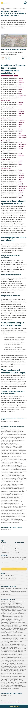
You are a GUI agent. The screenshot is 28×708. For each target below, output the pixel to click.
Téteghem (14, 513)
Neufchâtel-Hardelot (5, 491)
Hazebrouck (18, 469)
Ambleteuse (15, 430)
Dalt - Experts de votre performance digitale (18, 702)
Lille (19, 128)
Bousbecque (3, 613)
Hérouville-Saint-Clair (16, 471)
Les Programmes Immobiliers (11, 8)
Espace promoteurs (5, 552)
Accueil (2, 8)
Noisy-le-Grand (15, 493)
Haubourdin (21, 111)
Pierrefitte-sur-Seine (5, 496)
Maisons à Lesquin (15, 421)
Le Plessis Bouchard (5, 480)
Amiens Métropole (5, 431)
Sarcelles (17, 510)
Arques (17, 433)
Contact (16, 547)
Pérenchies (21, 155)
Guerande (8, 637)
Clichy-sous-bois (4, 447)
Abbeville (3, 430)
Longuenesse (4, 483)
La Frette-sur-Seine (11, 474)
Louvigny (11, 483)
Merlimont (11, 485)
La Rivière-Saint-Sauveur (6, 475)
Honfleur (23, 471)
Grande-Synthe (19, 466)
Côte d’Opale (21, 449)
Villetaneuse (19, 519)
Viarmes (3, 518)
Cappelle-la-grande (20, 444)
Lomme (20, 132)
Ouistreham (7, 494)
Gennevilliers (15, 465)
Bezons (6, 439)
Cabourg (16, 442)
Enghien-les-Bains (17, 458)
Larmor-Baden (7, 645)
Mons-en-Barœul (22, 144)
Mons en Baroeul (4, 488)
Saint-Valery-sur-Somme (14, 509)
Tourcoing (20, 183)
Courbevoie (3, 452)
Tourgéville (12, 515)
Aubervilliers (17, 434)
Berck (24, 437)
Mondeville (22, 487)
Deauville (15, 453)
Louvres (15, 483)
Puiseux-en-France (9, 497)
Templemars (21, 175)
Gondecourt (3, 466)
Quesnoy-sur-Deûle (5, 159)
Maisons (9, 529)
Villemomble (7, 518)
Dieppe (24, 453)
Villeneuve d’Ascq (22, 186)
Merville (20, 143)
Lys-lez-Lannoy (22, 135)
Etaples (25, 461)
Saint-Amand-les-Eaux (5, 503)
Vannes (19, 516)
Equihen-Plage (20, 459)
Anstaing (20, 80)
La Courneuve (4, 474)
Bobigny (3, 440)
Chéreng (17, 446)
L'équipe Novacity (4, 547)
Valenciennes (4, 516)
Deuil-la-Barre (19, 453)
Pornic (21, 496)
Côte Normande (13, 450)
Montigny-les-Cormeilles (19, 488)
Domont (9, 455)
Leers (19, 126)
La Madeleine (21, 121)
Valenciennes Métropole (12, 516)
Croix (19, 91)
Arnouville (14, 433)
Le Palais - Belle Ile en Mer (21, 478)
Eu (1, 462)
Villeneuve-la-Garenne (5, 519)
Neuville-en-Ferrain (5, 152)
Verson (7, 684)
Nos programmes (4, 545)
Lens (2, 481)
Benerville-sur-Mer (18, 437)
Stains (22, 512)
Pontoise (18, 496)
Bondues (20, 86)
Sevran (10, 512)
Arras (20, 433)
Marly (16, 484)
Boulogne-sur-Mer (21, 440)
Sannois (10, 510)
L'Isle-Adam (3, 472)
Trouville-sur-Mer (18, 515)
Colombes (16, 447)
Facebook (17, 549)
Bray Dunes (3, 442)
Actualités (17, 545)
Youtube (17, 550)
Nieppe (20, 154)
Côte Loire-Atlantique (5, 450)
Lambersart (21, 122)
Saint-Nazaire (4, 507)
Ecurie (8, 458)
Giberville (20, 465)
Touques (3, 515)
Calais (12, 443)
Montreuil (3, 490)
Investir (2, 549)
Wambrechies (21, 188)
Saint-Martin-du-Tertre (21, 506)
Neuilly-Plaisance (13, 491)
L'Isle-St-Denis (9, 472)
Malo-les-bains (4, 484)
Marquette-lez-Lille (5, 141)
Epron (10, 459)
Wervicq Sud (21, 196)
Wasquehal (21, 190)
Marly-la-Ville (20, 484)
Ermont (2, 461)
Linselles (20, 130)
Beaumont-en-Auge (10, 437)
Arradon (11, 604)
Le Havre (3, 478)
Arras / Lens (3, 434)
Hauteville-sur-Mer (5, 469)
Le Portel (11, 480)
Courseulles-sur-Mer (10, 452)
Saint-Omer (15, 507)
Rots (12, 500)
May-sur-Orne (12, 654)
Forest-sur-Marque (12, 463)
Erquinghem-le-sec (8, 461)
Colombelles (10, 447)
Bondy (10, 440)
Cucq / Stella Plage (5, 453)
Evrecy (4, 462)
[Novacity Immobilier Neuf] (5, 3)
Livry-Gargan (15, 481)
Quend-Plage (16, 497)
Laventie (6, 477)
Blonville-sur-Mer (19, 439)
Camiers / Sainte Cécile (6, 444)
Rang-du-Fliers (12, 499)
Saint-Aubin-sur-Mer (5, 504)
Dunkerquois (3, 458)
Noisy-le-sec (21, 493)
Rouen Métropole (4, 502)
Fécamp (15, 462)
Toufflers (20, 181)
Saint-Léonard (4, 506)
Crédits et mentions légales (13, 700)
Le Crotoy (22, 477)
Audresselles (23, 434)
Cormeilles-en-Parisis (5, 449)
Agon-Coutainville (9, 430)
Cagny (9, 443)
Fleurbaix (19, 462)
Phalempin (20, 494)
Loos (19, 133)
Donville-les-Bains (14, 455)
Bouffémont (14, 440)
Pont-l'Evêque (13, 496)
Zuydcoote (17, 522)
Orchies (2, 494)
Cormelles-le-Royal (14, 449)
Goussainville (13, 466)
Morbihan (20, 490)
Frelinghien (20, 102)
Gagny (7, 465)
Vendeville (20, 185)
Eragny (25, 459)
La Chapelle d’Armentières (7, 119)
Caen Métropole (4, 443)
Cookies (19, 700)
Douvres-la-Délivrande (5, 456)
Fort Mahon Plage (19, 463)
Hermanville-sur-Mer (8, 471)
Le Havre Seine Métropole (10, 478)
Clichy (20, 446)
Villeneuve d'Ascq (14, 518)
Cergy (14, 446)
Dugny (15, 456)
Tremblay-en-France (5, 682)
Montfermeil (11, 488)
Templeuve (21, 177)
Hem (19, 115)
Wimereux (12, 522)
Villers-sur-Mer (14, 519)
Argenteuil (3, 433)
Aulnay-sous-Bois (4, 436)
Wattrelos (20, 194)
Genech (20, 104)
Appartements (4, 529)
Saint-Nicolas (9, 507)
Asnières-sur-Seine (11, 434)
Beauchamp (3, 437)
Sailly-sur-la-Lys (12, 502)
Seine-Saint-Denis (5, 512)
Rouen (18, 500)
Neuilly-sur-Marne (20, 491)
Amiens (20, 430)
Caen (20, 442)
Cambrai (15, 443)
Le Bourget (17, 477)
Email (3, 562)
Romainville (18, 499)
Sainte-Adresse (23, 509)
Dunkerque (19, 456)
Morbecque (21, 146)
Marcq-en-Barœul (22, 137)
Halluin (19, 110)
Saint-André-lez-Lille (6, 168)
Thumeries (20, 179)
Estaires (20, 97)
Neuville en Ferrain (5, 493)
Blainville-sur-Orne (12, 439)
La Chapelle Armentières (17, 472)
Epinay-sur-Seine (4, 459)
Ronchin (20, 161)
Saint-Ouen (20, 507)
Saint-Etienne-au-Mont (19, 504)
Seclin (19, 172)
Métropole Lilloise (22, 8)
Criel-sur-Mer (18, 452)
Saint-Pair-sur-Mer (5, 509)
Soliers (19, 512)
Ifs (25, 471)
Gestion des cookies (5, 702)
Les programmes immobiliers (8, 7)
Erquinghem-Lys (22, 95)
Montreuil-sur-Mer (9, 490)
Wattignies (20, 192)
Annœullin (20, 78)
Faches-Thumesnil (5, 100)
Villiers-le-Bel (4, 521)
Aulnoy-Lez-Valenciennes (6, 607)
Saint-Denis (12, 504)
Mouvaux (20, 148)
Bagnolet (10, 436)
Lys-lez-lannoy (20, 483)
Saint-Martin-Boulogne (12, 506)
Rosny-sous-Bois (7, 500)
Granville (24, 466)
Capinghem (21, 88)
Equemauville (14, 459)
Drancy (12, 456)
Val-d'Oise (24, 515)
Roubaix (20, 164)
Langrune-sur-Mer (20, 475)
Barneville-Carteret (16, 436)
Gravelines (3, 468)
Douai (20, 455)
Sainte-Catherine (4, 510)
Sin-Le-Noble (21, 174)
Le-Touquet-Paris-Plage (19, 480)
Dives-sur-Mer (4, 455)
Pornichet (3, 497)
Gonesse (8, 466)
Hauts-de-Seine (12, 469)
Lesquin (9, 650)
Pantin (11, 494)
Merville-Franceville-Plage (6, 487)
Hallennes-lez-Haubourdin (7, 108)
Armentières (21, 82)
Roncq (19, 163)
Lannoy (20, 124)
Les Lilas (5, 481)
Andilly (10, 431)
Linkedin (17, 552)
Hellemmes (21, 113)
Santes (20, 170)
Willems (20, 197)
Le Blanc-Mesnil (11, 477)
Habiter (2, 550)
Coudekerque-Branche (21, 450)
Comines (20, 89)
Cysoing (20, 93)
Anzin (22, 431)
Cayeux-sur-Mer (9, 446)
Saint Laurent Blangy (19, 502)
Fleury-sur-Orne (4, 463)
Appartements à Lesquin (6, 421)
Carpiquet (3, 446)
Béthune (3, 439)
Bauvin (19, 84)
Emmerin (11, 458)
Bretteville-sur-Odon (10, 442)
